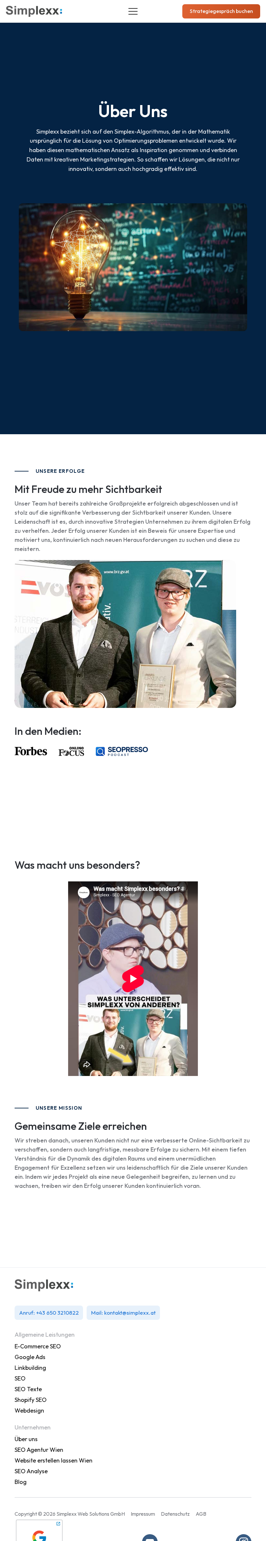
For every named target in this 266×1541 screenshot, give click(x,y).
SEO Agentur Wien (39, 1449)
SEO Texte (28, 1389)
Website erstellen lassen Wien (53, 1460)
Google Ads (30, 1357)
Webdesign (29, 1410)
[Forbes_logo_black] (31, 751)
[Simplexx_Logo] (34, 11)
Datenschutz (175, 1514)
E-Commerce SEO (38, 1346)
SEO (20, 1378)
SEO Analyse (31, 1471)
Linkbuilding (30, 1367)
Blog (21, 1482)
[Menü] (133, 11)
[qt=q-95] (122, 751)
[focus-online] (71, 751)
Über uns (26, 1439)
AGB (201, 1514)
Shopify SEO (31, 1400)
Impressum (143, 1514)
